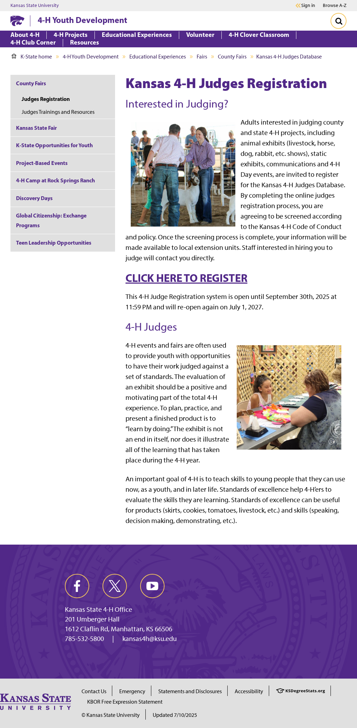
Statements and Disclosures (190, 691)
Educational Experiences (157, 56)
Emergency (132, 691)
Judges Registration (46, 98)
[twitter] (114, 586)
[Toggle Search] (339, 21)
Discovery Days (34, 198)
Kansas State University (34, 5)
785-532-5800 (84, 638)
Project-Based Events (42, 162)
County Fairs (232, 56)
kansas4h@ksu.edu (149, 638)
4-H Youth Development (82, 20)
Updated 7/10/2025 (175, 715)
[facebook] (77, 586)
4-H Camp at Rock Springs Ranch (55, 180)
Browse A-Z (335, 5)
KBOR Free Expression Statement (124, 701)
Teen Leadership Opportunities (53, 242)
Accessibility (249, 691)
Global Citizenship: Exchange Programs (51, 220)
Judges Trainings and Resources (58, 112)
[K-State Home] (17, 20)
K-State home (36, 56)
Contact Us (94, 691)
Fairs (202, 56)
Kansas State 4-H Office (98, 609)
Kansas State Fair (36, 127)
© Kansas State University (111, 715)
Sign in (308, 5)
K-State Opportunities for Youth (54, 145)
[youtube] (152, 586)
